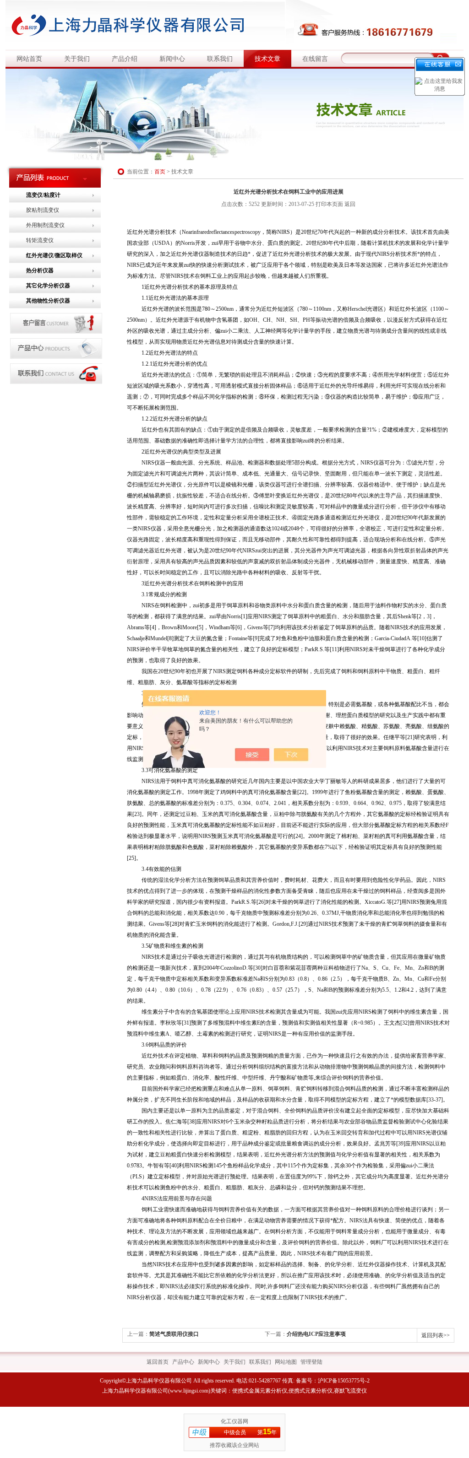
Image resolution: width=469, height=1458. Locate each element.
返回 (349, 204)
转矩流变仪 (40, 240)
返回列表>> (435, 1335)
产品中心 (183, 1362)
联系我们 (220, 58)
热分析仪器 (40, 270)
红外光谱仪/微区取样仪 (54, 255)
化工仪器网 (234, 1421)
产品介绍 (124, 58)
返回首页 (158, 1362)
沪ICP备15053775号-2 (344, 1380)
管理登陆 (311, 1362)
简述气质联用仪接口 (174, 1334)
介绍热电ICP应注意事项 (316, 1334)
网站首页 (29, 58)
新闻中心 (172, 58)
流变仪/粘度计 (43, 195)
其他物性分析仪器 (48, 300)
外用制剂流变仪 (45, 225)
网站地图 (286, 1362)
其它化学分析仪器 (48, 285)
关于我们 (77, 58)
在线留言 (315, 58)
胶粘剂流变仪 (42, 210)
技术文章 (267, 58)
